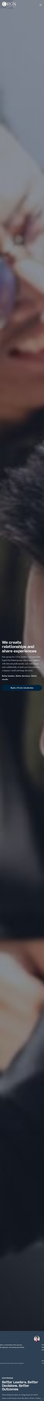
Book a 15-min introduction (22, 688)
